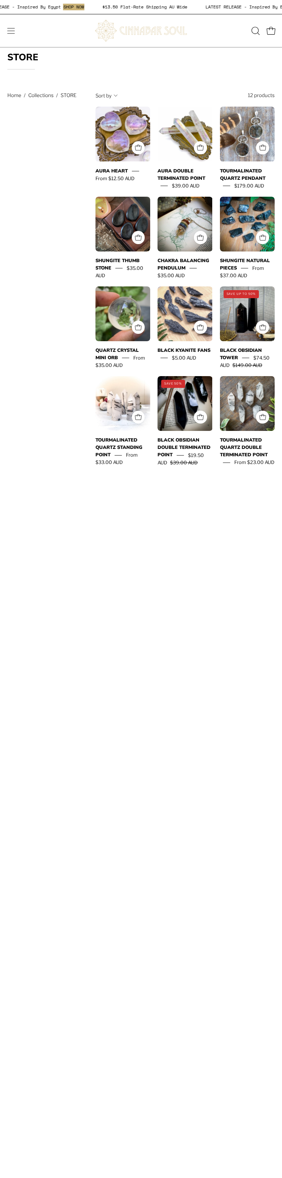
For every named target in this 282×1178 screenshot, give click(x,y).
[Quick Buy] (138, 147)
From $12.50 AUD (114, 178)
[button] (255, 31)
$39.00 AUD (185, 186)
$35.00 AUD (171, 275)
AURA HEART (111, 171)
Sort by (103, 96)
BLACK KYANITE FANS (184, 350)
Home (14, 95)
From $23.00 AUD (254, 462)
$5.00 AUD (184, 358)
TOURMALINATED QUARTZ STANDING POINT (118, 447)
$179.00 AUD (249, 186)
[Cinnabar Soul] (141, 31)
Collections (41, 95)
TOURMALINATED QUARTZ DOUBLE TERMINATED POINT (244, 447)
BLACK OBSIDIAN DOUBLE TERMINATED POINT (184, 447)
